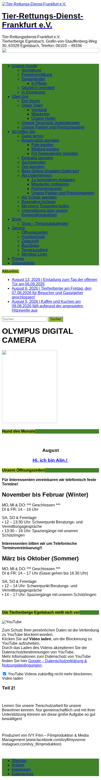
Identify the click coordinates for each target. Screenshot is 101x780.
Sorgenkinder (33, 79)
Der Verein (31, 101)
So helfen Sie (23, 132)
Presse (18, 259)
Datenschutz (23, 774)
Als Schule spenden (39, 197)
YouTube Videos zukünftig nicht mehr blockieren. (50, 674)
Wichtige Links (34, 254)
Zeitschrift (30, 241)
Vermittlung (31, 70)
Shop (16, 219)
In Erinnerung (33, 92)
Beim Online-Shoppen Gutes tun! (50, 171)
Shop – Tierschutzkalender (45, 224)
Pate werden (42, 145)
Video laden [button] (12, 678)
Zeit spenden (33, 167)
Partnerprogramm (46, 188)
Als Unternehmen (37, 175)
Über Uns (20, 96)
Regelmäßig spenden (40, 140)
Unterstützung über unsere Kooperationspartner (45, 212)
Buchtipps (30, 245)
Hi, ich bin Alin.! (51, 460)
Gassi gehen (33, 136)
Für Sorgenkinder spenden (54, 153)
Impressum (21, 769)
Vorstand (39, 110)
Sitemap (19, 761)
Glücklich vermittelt (38, 88)
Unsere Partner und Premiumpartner (53, 127)
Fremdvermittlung (37, 75)
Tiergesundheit (35, 250)
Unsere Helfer (43, 118)
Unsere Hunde (24, 66)
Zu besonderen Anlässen (53, 180)
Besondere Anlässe (39, 202)
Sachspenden (34, 162)
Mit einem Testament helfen (45, 206)
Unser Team (32, 105)
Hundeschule (33, 237)
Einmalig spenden (37, 158)
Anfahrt (18, 765)
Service (18, 228)
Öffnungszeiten (35, 232)
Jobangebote (23, 263)
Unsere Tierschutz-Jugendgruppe (51, 123)
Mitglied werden (45, 149)
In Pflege (39, 83)
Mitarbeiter (40, 114)
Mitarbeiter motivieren (50, 184)
